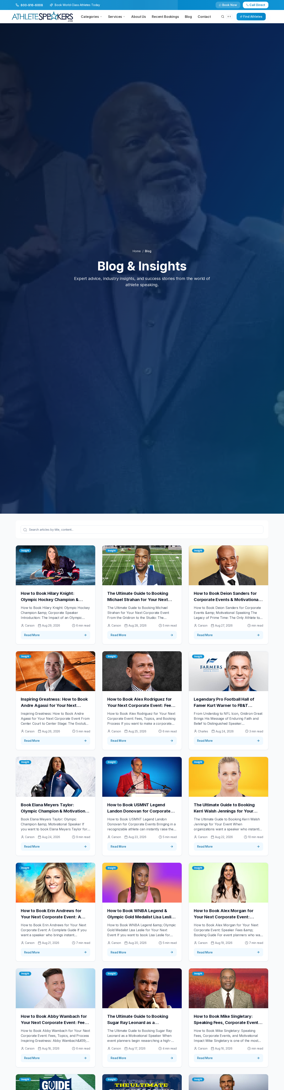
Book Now (229, 5)
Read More (32, 635)
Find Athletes (252, 16)
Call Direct (257, 5)
